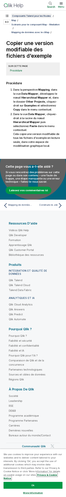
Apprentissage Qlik (20, 244)
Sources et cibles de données (27, 374)
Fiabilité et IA (16, 350)
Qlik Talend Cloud (19, 285)
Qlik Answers (17, 309)
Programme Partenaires (23, 420)
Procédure (16, 70)
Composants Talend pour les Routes (31, 15)
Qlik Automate (17, 319)
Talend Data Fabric (20, 290)
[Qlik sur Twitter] (52, 446)
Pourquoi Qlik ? (18, 335)
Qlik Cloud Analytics (21, 304)
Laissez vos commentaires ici (28, 190)
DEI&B (12, 410)
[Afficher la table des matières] (7, 15)
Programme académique (24, 415)
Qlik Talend (15, 280)
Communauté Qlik (34, 446)
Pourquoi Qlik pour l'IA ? (23, 355)
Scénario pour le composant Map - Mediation (35, 24)
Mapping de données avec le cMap (30, 32)
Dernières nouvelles (21, 430)
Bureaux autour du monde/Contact (30, 435)
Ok (32, 485)
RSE (11, 405)
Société (13, 395)
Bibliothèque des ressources (26, 254)
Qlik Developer (18, 235)
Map (13, 20)
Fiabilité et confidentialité (24, 345)
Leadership (16, 400)
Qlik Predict (16, 314)
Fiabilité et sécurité (20, 340)
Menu (61, 6)
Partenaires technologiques (25, 369)
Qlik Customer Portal (21, 249)
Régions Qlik (16, 379)
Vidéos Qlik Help (19, 230)
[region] (33, 473)
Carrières (14, 425)
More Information (33, 492)
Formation (15, 240)
